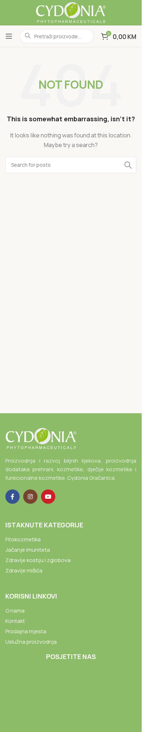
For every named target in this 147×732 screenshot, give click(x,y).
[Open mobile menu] (9, 36)
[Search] (128, 165)
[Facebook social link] (12, 496)
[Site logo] (71, 12)
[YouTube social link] (48, 496)
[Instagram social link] (30, 496)
